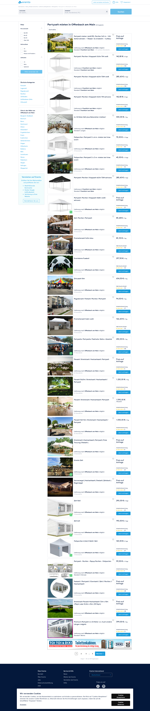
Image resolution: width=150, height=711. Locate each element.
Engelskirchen (25, 132)
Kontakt (40, 674)
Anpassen (23, 704)
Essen (22, 135)
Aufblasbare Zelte (26, 99)
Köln (22, 151)
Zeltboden (24, 96)
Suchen (121, 12)
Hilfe (117, 2)
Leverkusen (24, 154)
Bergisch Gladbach (27, 116)
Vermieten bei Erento (71, 680)
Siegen (23, 162)
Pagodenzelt (25, 91)
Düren (23, 127)
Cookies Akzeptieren (121, 696)
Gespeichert (126, 2)
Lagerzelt (24, 88)
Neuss (22, 157)
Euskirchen (24, 138)
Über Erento (42, 677)
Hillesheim (24, 146)
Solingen (23, 165)
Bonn (22, 121)
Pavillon (23, 94)
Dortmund (24, 124)
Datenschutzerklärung (45, 683)
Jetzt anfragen (123, 49)
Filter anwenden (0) (31, 72)
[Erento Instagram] (103, 686)
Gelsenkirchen (25, 140)
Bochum (23, 118)
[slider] (120, 46)
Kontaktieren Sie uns (31, 201)
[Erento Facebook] (98, 686)
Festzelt (23, 85)
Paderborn (24, 160)
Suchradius (52, 29)
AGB (39, 686)
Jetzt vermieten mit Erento (101, 2)
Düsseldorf (24, 129)
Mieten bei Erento (70, 677)
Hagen (23, 143)
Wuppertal (24, 168)
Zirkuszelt (24, 102)
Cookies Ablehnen (121, 703)
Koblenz (23, 149)
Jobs (39, 680)
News (65, 674)
